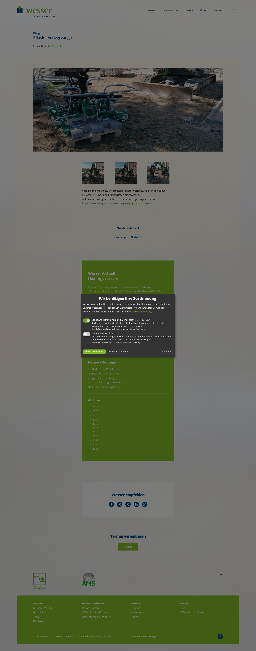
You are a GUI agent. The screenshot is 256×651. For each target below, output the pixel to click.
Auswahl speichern (118, 351)
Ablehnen (167, 351)
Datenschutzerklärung (140, 311)
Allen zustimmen (94, 351)
